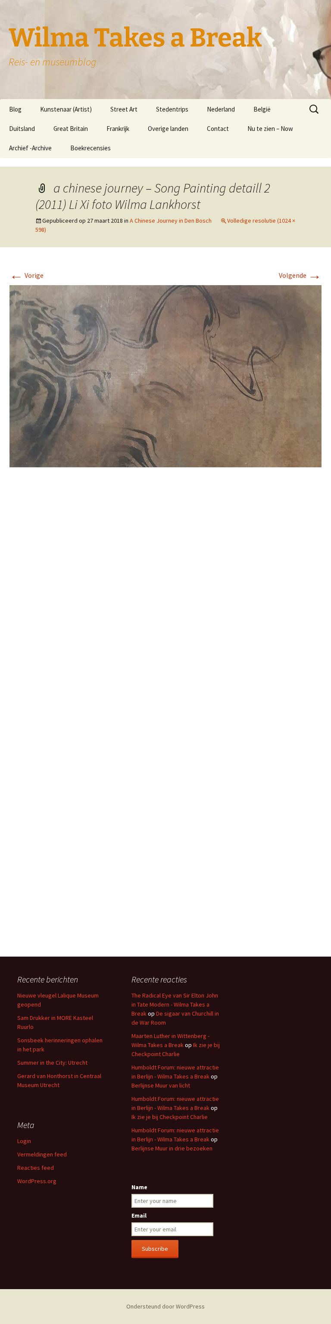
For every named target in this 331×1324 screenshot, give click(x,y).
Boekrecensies (90, 148)
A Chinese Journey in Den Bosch (171, 220)
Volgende (300, 275)
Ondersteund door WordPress (165, 1306)
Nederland (221, 109)
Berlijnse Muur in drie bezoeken (171, 1148)
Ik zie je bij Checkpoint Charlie (169, 1117)
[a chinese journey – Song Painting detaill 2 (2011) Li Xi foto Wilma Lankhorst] (165, 375)
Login (24, 1141)
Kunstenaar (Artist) (66, 109)
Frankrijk (117, 128)
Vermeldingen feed (42, 1154)
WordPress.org (36, 1181)
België (262, 109)
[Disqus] (165, 602)
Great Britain (70, 128)
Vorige (26, 275)
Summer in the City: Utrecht (52, 1062)
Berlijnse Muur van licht (160, 1085)
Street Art (123, 109)
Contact (218, 128)
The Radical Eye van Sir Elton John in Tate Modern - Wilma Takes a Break (174, 1004)
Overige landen (168, 128)
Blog (15, 109)
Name (139, 1187)
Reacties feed (35, 1168)
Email (139, 1215)
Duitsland (22, 128)
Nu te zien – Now (270, 128)
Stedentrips (172, 109)
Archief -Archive (30, 148)
